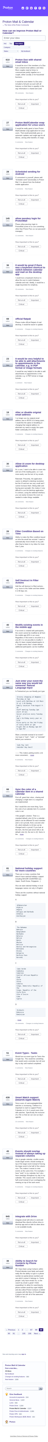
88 (36, 1330)
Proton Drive (14, 1406)
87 (31, 1330)
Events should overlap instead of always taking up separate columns (30, 1153)
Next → (37, 1333)
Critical (23, 108)
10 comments (19, 289)
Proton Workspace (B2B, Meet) (20, 1417)
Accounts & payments (17, 1397)
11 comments (19, 235)
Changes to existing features (34, 329)
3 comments (19, 142)
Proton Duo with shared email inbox (28, 60)
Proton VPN (13, 1414)
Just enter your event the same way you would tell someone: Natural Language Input (29, 684)
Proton (12, 1422)
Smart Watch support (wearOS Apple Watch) (27, 1098)
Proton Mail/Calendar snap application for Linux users (30, 123)
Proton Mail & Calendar (18, 1408)
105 (23, 1333)
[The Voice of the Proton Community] (24, 8)
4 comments (19, 189)
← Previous (10, 1330)
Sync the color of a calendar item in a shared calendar (29, 791)
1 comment (18, 383)
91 (14, 1333)
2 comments (19, 434)
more (32, 755)
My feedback (25, 51)
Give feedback (15, 1394)
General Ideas (14, 1400)
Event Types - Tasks (26, 1053)
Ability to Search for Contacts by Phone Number (26, 1263)
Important (36, 104)
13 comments (19, 839)
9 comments (19, 595)
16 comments (19, 501)
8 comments (19, 759)
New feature (29, 93)
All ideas (8, 1371)
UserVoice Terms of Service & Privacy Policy (24, 1436)
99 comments (19, 93)
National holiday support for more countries (28, 869)
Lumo (11, 1403)
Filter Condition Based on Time (29, 532)
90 (9, 1333)
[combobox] (22, 1388)
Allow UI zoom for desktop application (29, 464)
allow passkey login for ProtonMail (28, 219)
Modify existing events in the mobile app (29, 626)
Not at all (23, 104)
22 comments (19, 1121)
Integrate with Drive (26, 1216)
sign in (23, 1354)
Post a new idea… (11, 1368)
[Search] (41, 1388)
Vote (7, 66)
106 (29, 1333)
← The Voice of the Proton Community (16, 25)
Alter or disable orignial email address (28, 413)
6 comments (19, 329)
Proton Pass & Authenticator (19, 1411)
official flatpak (23, 319)
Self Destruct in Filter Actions (27, 581)
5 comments (19, 1231)
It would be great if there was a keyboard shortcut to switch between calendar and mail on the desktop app (30, 270)
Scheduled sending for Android (27, 172)
